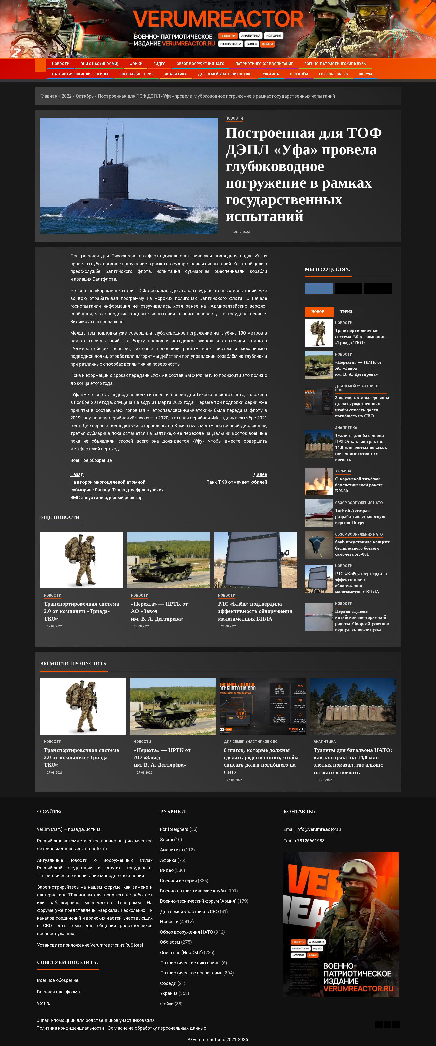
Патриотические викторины (80, 74)
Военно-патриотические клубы (335, 64)
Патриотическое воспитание (264, 64)
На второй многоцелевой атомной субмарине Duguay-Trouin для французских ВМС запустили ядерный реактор (117, 486)
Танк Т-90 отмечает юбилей (237, 478)
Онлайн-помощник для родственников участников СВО (95, 1020)
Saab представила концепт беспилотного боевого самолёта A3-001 (362, 548)
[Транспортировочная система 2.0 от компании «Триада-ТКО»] (81, 560)
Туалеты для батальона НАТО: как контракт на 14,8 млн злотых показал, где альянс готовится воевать (361, 447)
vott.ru (43, 1003)
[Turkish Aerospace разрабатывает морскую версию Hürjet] (319, 513)
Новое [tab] (317, 312)
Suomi (166, 839)
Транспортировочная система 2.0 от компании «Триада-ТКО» (81, 611)
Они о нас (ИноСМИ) (99, 64)
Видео (159, 64)
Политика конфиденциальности (70, 1028)
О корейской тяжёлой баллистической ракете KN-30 (359, 484)
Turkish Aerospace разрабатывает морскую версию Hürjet (360, 516)
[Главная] (40, 64)
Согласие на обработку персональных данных (157, 1028)
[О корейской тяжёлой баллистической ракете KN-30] (319, 481)
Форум (365, 74)
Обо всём (299, 74)
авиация (83, 279)
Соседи (168, 983)
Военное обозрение (91, 460)
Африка (168, 860)
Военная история (136, 74)
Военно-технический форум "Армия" (198, 901)
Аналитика (176, 74)
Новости (60, 64)
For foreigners (333, 74)
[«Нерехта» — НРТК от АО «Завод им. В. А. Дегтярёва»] (168, 560)
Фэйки (135, 64)
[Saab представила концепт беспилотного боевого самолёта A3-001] (319, 545)
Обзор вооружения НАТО (200, 64)
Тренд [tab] (346, 312)
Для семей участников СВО (225, 74)
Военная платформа (58, 991)
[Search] (396, 69)
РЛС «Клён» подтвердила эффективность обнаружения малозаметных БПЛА (255, 611)
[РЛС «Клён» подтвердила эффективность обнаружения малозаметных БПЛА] (255, 560)
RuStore (133, 945)
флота (154, 255)
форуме (112, 887)
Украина (271, 74)
